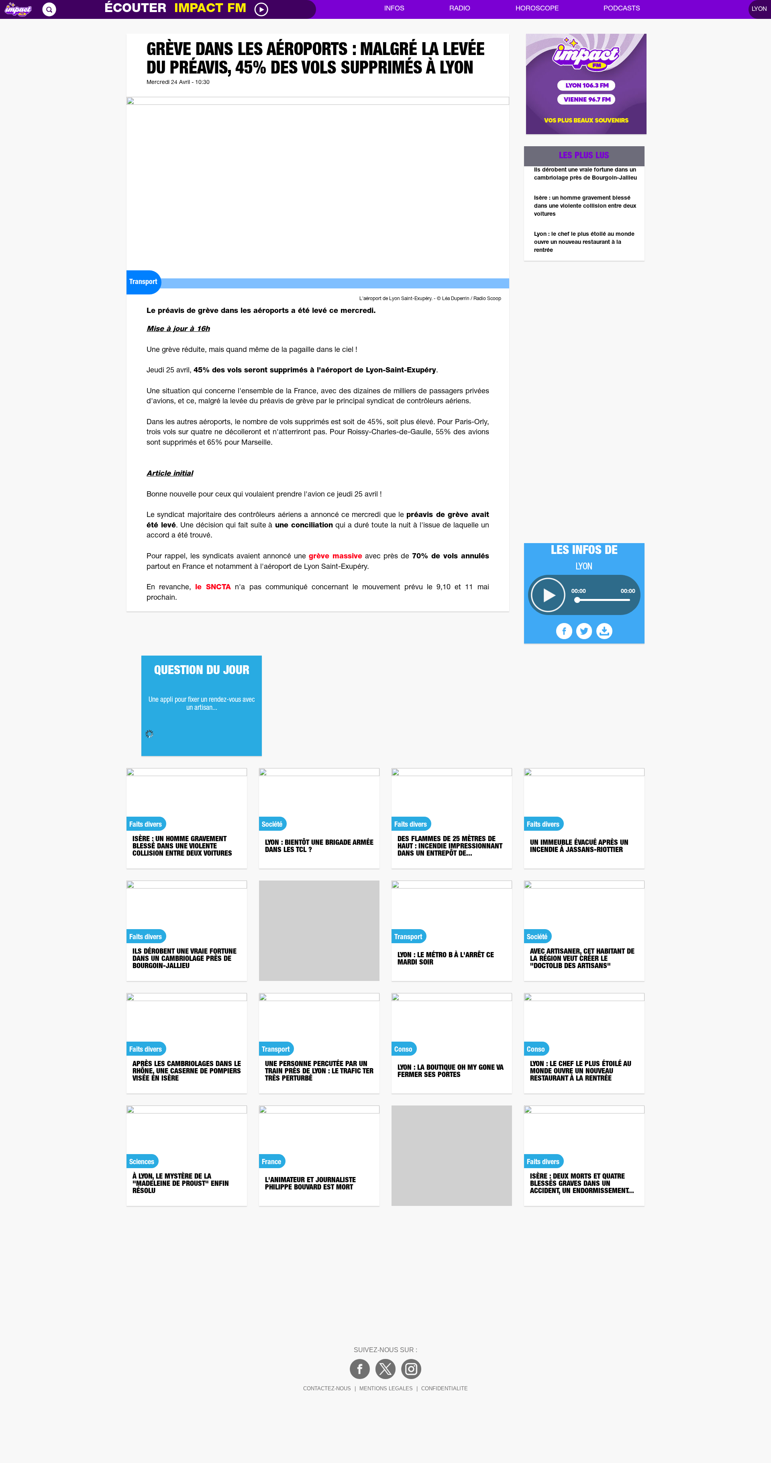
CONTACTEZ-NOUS (327, 1388)
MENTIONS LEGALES (386, 1388)
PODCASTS (622, 9)
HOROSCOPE (537, 9)
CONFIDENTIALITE (444, 1388)
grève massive (335, 556)
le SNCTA (213, 587)
